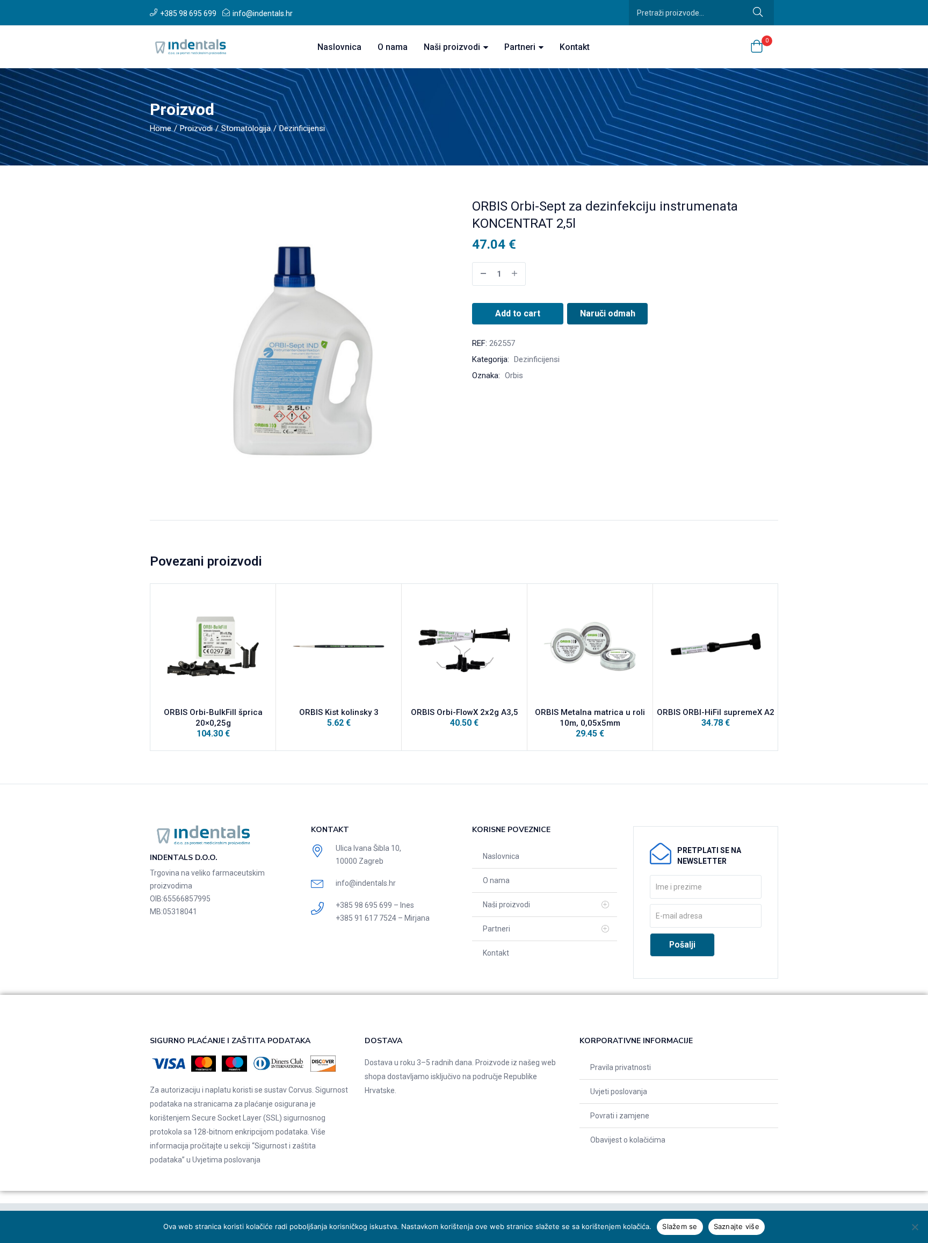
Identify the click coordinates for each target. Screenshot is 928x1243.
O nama (393, 47)
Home (160, 128)
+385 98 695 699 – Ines (375, 905)
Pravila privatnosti (620, 1067)
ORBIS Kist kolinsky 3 (339, 712)
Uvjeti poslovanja (618, 1091)
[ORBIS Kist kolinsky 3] (339, 646)
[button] (756, 47)
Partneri (521, 47)
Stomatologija (246, 128)
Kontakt (575, 47)
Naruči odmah (607, 313)
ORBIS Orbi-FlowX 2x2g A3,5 (464, 712)
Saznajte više (736, 1226)
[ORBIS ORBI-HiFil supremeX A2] (716, 646)
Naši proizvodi (453, 47)
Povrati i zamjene (619, 1115)
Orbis (514, 375)
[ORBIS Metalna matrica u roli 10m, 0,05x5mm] (590, 646)
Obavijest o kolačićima (627, 1140)
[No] (914, 1227)
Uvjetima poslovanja (226, 1159)
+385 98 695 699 (188, 13)
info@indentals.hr (263, 13)
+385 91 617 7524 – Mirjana (383, 918)
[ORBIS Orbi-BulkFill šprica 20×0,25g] (213, 646)
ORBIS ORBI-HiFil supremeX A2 (715, 712)
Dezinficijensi (302, 128)
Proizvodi (196, 128)
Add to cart (517, 313)
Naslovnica (339, 47)
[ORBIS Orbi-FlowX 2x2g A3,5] (464, 646)
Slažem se (679, 1226)
